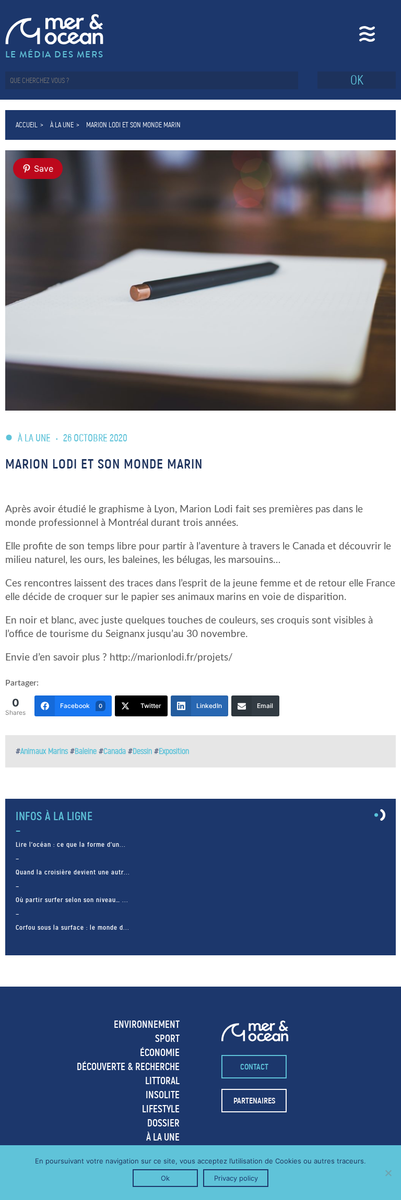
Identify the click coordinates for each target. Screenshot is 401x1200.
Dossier (163, 1123)
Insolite (163, 1095)
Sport (167, 1039)
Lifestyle (161, 1109)
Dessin (142, 751)
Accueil (27, 125)
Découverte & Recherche (128, 1067)
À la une (62, 125)
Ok (165, 1178)
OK (356, 80)
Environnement (147, 1024)
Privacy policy (236, 1178)
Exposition (174, 751)
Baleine (86, 751)
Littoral (162, 1081)
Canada (114, 751)
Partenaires (254, 1100)
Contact (254, 1066)
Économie (160, 1053)
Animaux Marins (44, 751)
